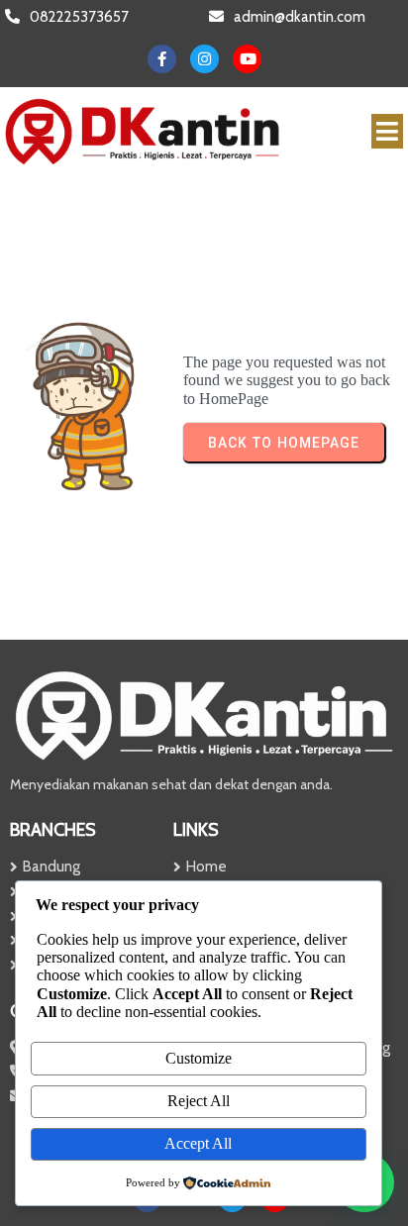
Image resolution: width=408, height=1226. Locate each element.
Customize (198, 1058)
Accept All (198, 1143)
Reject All (198, 1100)
